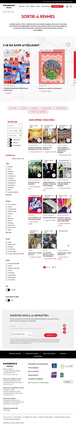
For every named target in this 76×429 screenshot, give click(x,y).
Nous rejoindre (17, 417)
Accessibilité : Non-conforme (30, 417)
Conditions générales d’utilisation (11, 419)
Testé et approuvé (61, 108)
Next (68, 44)
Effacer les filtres (16, 158)
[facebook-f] (64, 332)
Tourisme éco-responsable (38, 111)
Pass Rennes (38, 356)
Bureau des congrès (60, 1)
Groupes (52, 1)
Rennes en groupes (15, 353)
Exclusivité (24, 108)
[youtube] (64, 325)
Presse (47, 1)
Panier (67, 6)
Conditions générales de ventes (62, 417)
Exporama (63, 353)
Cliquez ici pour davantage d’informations (23, 343)
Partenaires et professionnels (38, 364)
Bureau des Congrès (32, 353)
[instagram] (64, 328)
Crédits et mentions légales (45, 417)
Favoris (71, 6)
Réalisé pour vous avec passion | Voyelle (13, 423)
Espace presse (33, 375)
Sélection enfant (47, 108)
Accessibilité (69, 1)
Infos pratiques (46, 6)
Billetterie (56, 6)
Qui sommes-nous (8, 417)
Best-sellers (13, 108)
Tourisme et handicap (35, 379)
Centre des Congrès (49, 353)
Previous (63, 44)
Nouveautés (34, 108)
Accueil (4, 11)
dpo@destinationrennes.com (29, 341)
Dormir (38, 6)
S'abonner (49, 335)
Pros (44, 1)
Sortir (27, 6)
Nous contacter (33, 371)
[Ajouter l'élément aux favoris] (26, 81)
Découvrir (21, 6)
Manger (33, 6)
